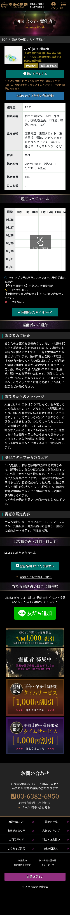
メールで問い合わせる (36, 807)
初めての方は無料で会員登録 (35, 96)
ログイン (54, 8)
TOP (4, 39)
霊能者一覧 (18, 39)
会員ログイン (35, 877)
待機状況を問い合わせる (36, 312)
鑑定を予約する (36, 74)
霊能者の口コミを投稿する (36, 566)
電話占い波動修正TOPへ (36, 577)
